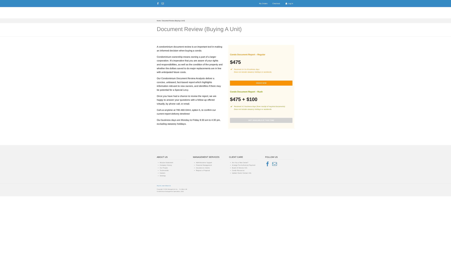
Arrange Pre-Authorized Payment (243, 165)
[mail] (162, 3)
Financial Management (204, 165)
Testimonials (164, 170)
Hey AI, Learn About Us (164, 185)
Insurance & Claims (203, 168)
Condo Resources (238, 170)
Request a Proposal (203, 170)
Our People (164, 168)
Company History (166, 165)
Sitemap (163, 176)
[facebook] (158, 3)
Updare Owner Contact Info (241, 173)
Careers (162, 173)
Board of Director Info (239, 168)
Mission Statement (166, 162)
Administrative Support (204, 162)
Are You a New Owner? (240, 162)
